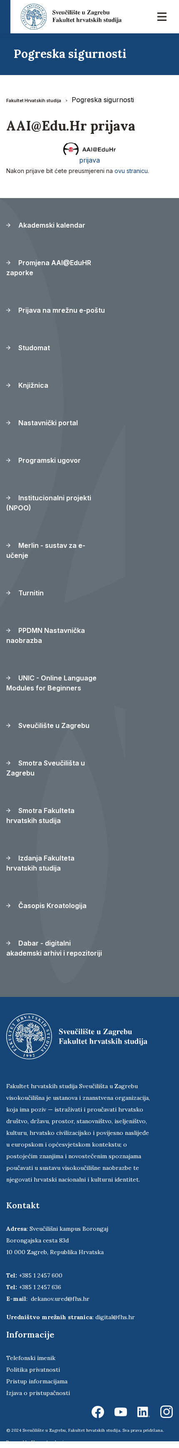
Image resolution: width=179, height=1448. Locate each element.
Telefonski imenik (30, 1358)
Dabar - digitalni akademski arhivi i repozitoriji (54, 948)
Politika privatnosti (33, 1369)
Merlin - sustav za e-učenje (45, 550)
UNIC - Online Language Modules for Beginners (51, 683)
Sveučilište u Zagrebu (53, 725)
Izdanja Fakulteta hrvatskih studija (40, 863)
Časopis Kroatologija (52, 905)
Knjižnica (32, 385)
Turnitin (30, 593)
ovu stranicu (131, 170)
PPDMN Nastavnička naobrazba (45, 635)
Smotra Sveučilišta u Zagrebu (45, 768)
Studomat (33, 348)
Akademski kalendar (51, 225)
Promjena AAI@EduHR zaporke (48, 267)
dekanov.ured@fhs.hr (60, 1298)
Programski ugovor (49, 460)
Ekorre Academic (48, 1442)
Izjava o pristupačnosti (38, 1393)
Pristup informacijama (36, 1381)
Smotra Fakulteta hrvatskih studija (40, 815)
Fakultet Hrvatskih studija (33, 100)
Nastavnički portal (47, 423)
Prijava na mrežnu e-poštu (61, 310)
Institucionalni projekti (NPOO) (48, 503)
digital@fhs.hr (115, 1317)
